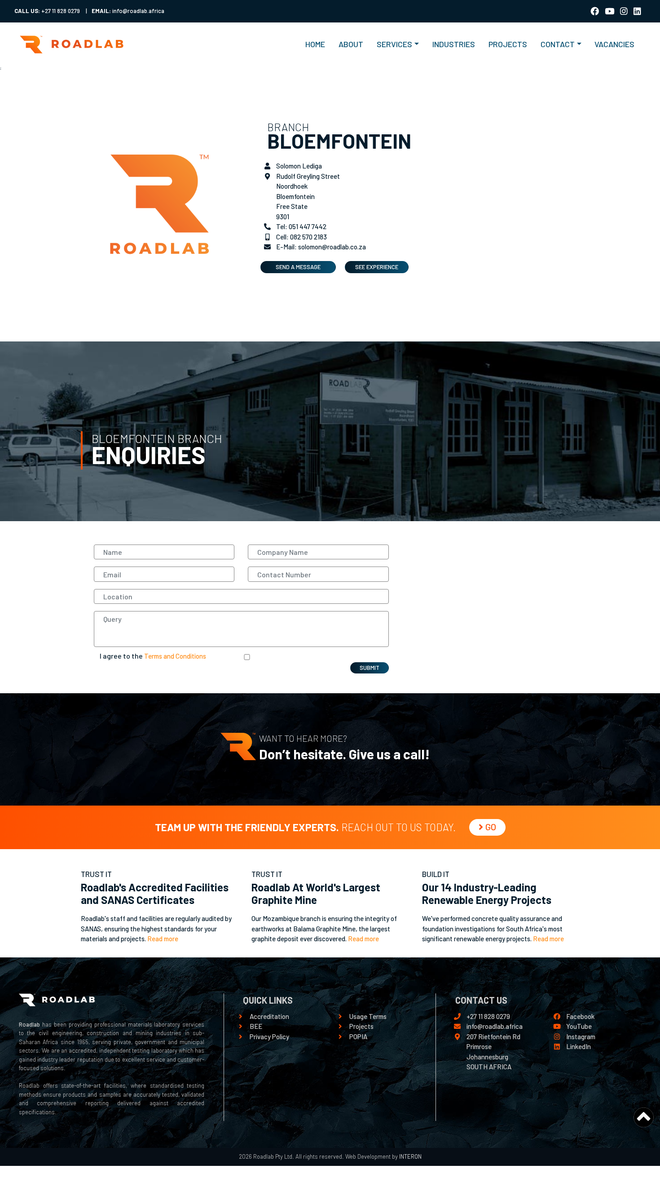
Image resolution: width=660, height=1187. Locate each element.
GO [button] (490, 826)
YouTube (579, 1026)
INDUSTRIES (453, 44)
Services (394, 44)
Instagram (580, 1036)
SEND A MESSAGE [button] (298, 266)
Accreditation (269, 1016)
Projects (361, 1026)
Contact (558, 44)
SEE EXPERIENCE (376, 266)
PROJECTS (507, 44)
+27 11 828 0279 (488, 1016)
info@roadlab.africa (494, 1026)
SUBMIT (369, 667)
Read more (162, 939)
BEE (256, 1026)
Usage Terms (368, 1016)
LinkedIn (578, 1046)
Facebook (580, 1016)
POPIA (358, 1036)
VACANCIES (614, 44)
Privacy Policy (269, 1036)
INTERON (410, 1156)
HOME (318, 44)
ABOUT (351, 44)
